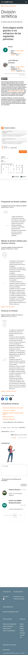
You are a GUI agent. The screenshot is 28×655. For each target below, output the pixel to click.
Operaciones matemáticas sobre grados (13, 408)
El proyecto (6, 596)
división (8, 427)
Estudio (6, 6)
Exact (5, 147)
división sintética (14, 427)
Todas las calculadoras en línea (11, 611)
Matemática (13, 6)
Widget (23, 177)
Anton (14, 437)
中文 (21, 637)
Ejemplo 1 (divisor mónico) (8, 306)
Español (22, 628)
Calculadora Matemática (9, 419)
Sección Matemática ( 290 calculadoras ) (13, 422)
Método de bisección (8, 416)
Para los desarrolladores (9, 630)
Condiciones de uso (18, 596)
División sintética (19, 50)
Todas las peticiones (8, 626)
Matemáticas (5, 431)
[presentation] (4, 158)
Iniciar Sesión (6, 649)
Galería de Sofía (7, 628)
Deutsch (22, 624)
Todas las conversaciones (9, 624)
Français (22, 630)
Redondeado (13, 147)
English (21, 626)
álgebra (4, 427)
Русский (22, 635)
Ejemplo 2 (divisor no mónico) (8, 391)
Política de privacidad (18, 599)
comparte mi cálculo (9, 395)
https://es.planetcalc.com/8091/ (15, 91)
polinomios (12, 431)
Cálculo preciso (4, 146)
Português (22, 633)
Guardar (15, 177)
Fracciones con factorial (9, 410)
